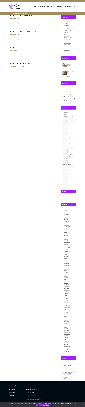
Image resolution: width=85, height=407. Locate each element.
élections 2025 (65, 180)
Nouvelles (66, 32)
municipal (64, 145)
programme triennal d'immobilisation (66, 157)
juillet (66, 230)
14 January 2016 (67, 68)
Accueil (34, 6)
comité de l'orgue (66, 124)
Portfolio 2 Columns (68, 37)
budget (64, 118)
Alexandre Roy (65, 114)
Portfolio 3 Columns (67, 39)
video (70, 174)
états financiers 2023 (66, 184)
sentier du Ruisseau (66, 168)
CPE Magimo (65, 126)
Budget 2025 (65, 120)
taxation (70, 170)
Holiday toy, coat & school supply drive (70, 73)
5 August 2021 (13, 66)
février (66, 239)
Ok (36, 405)
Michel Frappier (69, 139)
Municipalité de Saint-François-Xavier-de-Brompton (68, 148)
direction (19, 18)
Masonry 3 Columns (67, 30)
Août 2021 (12, 47)
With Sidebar (66, 50)
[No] (83, 404)
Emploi (74, 6)
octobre (66, 246)
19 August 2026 (67, 367)
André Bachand (65, 116)
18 (68, 97)
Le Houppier (70, 137)
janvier (66, 219)
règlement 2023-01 (66, 162)
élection (68, 176)
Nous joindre (68, 6)
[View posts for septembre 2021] (74, 88)
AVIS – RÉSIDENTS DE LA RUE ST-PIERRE (20, 15)
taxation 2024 (65, 172)
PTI (63, 160)
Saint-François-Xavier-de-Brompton (67, 165)
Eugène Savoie (65, 133)
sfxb (71, 168)
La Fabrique (65, 137)
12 (70, 95)
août (66, 209)
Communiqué (66, 25)
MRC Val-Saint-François (67, 143)
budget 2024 (69, 118)
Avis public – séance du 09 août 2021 (21, 63)
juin (65, 210)
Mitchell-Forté (65, 141)
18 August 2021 (13, 18)
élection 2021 (65, 178)
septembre (67, 226)
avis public (71, 116)
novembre (67, 223)
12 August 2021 (13, 50)
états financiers (65, 182)
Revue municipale (67, 43)
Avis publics (66, 21)
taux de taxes (65, 170)
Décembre (67, 221)
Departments (66, 27)
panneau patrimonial (66, 152)
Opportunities (66, 34)
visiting (64, 176)
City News (66, 23)
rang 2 (67, 160)
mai (65, 212)
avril (66, 214)
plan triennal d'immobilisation (68, 154)
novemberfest (65, 150)
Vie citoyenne (50, 6)
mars (66, 216)
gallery (71, 133)
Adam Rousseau (65, 112)
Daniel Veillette (65, 129)
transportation (65, 174)
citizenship (64, 122)
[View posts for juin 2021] (63, 88)
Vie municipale (41, 6)
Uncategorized (67, 44)
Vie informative (59, 6)
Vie (64, 48)
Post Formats (66, 41)
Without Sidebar (67, 51)
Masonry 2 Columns (67, 28)
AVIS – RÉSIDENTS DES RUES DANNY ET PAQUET (23, 31)
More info (11, 24)
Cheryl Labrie (71, 120)
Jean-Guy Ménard (66, 135)
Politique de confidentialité (31, 395)
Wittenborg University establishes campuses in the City (70, 65)
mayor (64, 139)
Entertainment (65, 131)
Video (65, 46)
